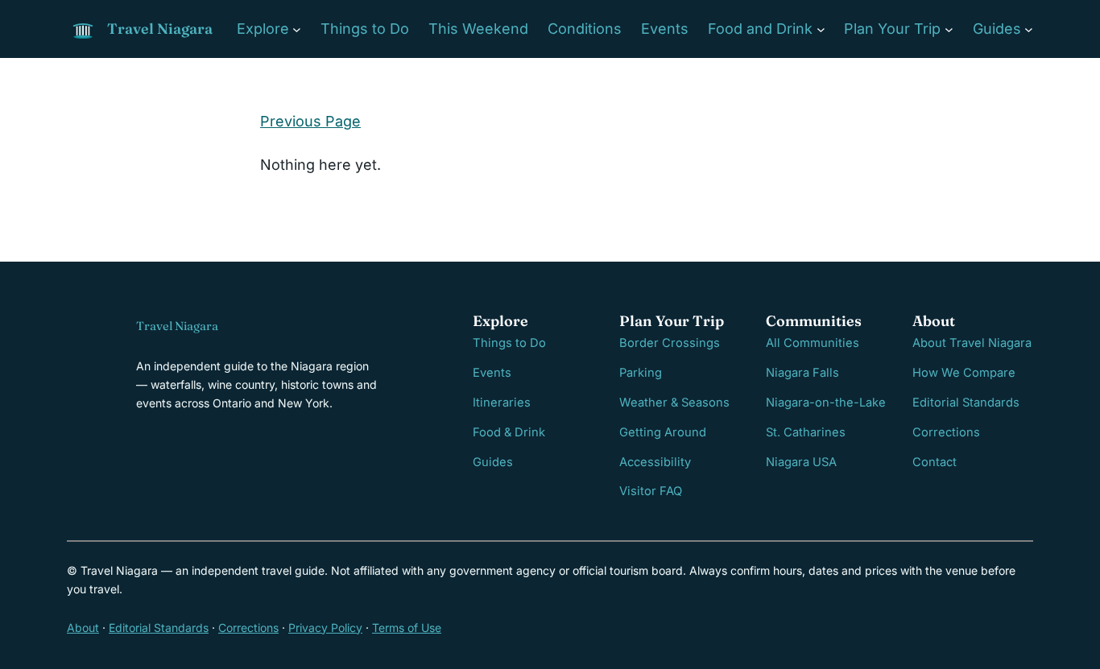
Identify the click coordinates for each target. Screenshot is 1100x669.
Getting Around (662, 432)
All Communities (812, 343)
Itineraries (502, 402)
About (83, 627)
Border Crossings (669, 343)
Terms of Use (406, 627)
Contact (934, 462)
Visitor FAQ (650, 491)
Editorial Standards (965, 402)
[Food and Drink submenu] (821, 29)
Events (492, 372)
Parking (640, 372)
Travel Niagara (160, 28)
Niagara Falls (802, 372)
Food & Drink (509, 432)
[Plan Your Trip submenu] (949, 29)
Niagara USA (801, 462)
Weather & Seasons (674, 402)
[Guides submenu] (1028, 29)
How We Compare (963, 372)
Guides (493, 462)
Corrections (946, 432)
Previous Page (310, 121)
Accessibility (655, 462)
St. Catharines (806, 432)
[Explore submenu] (296, 29)
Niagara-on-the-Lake (826, 402)
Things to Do (509, 343)
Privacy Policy (325, 627)
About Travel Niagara (972, 343)
